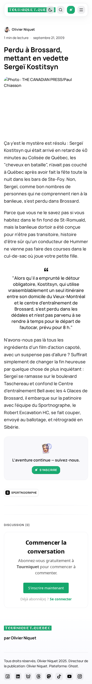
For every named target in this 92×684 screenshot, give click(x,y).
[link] (31, 9)
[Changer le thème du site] (50, 10)
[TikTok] (59, 676)
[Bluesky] (28, 676)
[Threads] (38, 676)
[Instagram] (79, 676)
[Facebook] (7, 676)
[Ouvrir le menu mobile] (81, 10)
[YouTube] (69, 676)
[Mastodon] (49, 676)
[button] (61, 10)
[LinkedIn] (18, 676)
